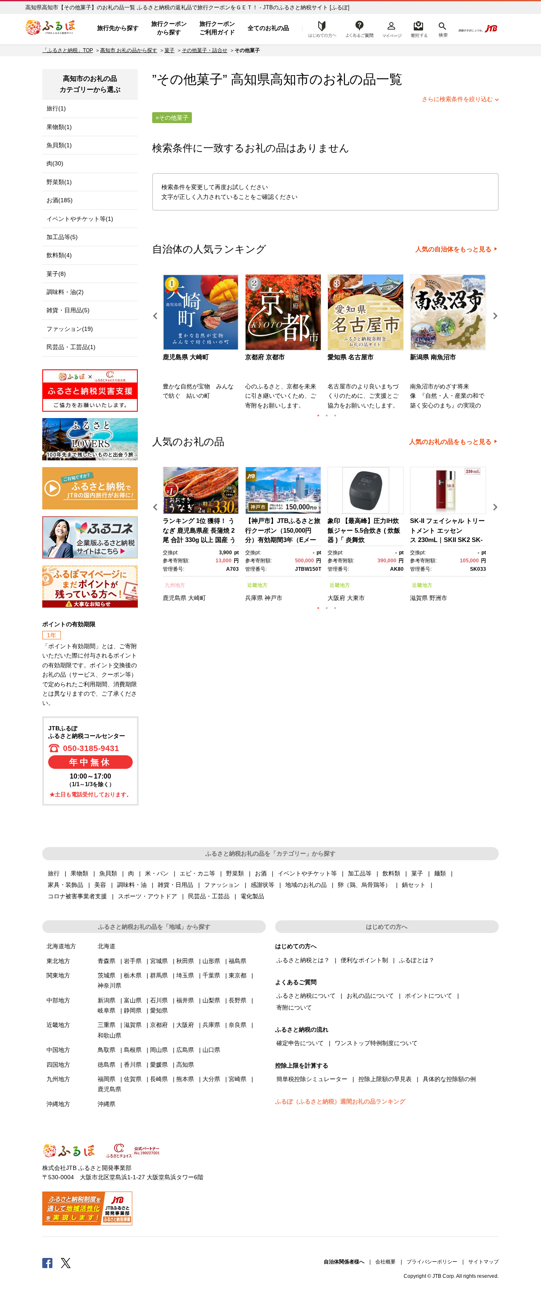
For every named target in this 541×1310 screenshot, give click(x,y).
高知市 (289, 79)
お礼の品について (370, 995)
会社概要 (385, 1262)
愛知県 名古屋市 (351, 357)
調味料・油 (132, 884)
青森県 (106, 961)
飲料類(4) (59, 255)
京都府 (159, 1024)
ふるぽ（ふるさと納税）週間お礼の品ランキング (340, 1101)
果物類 (79, 873)
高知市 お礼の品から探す (128, 50)
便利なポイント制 (364, 960)
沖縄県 (106, 1104)
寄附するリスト (418, 28)
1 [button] (318, 415)
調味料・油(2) (65, 292)
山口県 (211, 1049)
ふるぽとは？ (416, 960)
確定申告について (300, 1043)
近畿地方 (257, 585)
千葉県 (211, 975)
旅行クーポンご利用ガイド (217, 28)
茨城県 (106, 975)
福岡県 (106, 1079)
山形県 (211, 961)
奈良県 (237, 1024)
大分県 (211, 1079)
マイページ (391, 28)
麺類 (440, 873)
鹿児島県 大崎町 (186, 357)
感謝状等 (262, 884)
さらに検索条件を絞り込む (457, 99)
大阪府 (336, 597)
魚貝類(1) (59, 145)
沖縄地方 (58, 1104)
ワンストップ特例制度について (376, 1043)
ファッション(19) (69, 328)
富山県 (133, 1000)
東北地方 (58, 961)
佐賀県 (133, 1079)
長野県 (237, 1000)
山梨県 (211, 1000)
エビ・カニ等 (197, 873)
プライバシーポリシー (432, 1262)
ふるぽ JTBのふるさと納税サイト (50, 28)
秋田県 (185, 961)
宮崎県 (237, 1079)
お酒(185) (59, 200)
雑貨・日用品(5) (68, 310)
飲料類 (391, 873)
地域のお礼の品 (306, 884)
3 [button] (335, 415)
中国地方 (58, 1049)
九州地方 (175, 585)
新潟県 (106, 1000)
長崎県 (159, 1079)
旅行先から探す (118, 28)
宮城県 (159, 961)
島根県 (133, 1049)
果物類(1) (59, 127)
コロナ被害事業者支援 (77, 896)
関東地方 (58, 975)
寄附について (294, 1007)
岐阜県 (106, 1010)
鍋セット (414, 884)
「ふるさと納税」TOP (67, 50)
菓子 (169, 50)
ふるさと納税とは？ (303, 960)
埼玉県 (185, 975)
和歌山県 (109, 1035)
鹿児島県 (174, 597)
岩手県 (133, 961)
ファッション (222, 884)
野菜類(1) (59, 182)
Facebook (47, 1262)
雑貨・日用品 (175, 884)
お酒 (261, 873)
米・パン (157, 873)
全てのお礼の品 (268, 28)
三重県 (106, 1024)
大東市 (356, 597)
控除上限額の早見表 (385, 1079)
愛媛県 (159, 1064)
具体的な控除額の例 (449, 1079)
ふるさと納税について (306, 995)
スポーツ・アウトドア (147, 896)
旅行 (54, 873)
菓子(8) (56, 273)
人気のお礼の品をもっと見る (450, 441)
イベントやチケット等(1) (79, 218)
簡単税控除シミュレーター (311, 1079)
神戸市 (273, 597)
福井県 (185, 1000)
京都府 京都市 (265, 357)
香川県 (133, 1064)
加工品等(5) (62, 237)
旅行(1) (56, 108)
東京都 (237, 975)
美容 (100, 884)
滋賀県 (419, 597)
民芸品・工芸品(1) (71, 347)
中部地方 (58, 1000)
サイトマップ (483, 1262)
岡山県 (159, 1049)
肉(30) (54, 163)
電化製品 (252, 896)
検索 (442, 28)
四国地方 (58, 1064)
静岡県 (133, 1010)
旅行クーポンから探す (169, 28)
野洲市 (438, 597)
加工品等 (360, 873)
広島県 (185, 1049)
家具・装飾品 (65, 884)
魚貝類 (108, 873)
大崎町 (197, 597)
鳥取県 (106, 1049)
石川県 (159, 1000)
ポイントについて (428, 995)
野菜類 (235, 873)
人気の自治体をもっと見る (453, 249)
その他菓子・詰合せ (204, 50)
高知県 (185, 1064)
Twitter (66, 1262)
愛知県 (159, 1010)
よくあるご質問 (360, 28)
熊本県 (185, 1079)
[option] (202, 344)
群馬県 (159, 975)
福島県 (237, 961)
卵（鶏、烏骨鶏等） (364, 884)
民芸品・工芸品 (209, 896)
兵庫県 (254, 597)
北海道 (106, 946)
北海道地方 (61, 946)
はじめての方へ (320, 28)
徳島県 (106, 1064)
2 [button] (326, 415)
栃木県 (133, 975)
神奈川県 (109, 985)
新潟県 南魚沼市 (433, 357)
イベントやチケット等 (307, 873)
